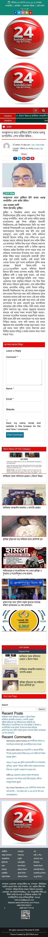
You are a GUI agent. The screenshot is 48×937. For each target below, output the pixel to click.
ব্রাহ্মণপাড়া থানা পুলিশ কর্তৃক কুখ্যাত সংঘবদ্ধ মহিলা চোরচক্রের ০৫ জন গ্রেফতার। (21, 604)
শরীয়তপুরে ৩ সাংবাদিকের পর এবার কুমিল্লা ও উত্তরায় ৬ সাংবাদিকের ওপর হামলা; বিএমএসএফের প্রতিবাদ (22, 573)
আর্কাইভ (17, 5)
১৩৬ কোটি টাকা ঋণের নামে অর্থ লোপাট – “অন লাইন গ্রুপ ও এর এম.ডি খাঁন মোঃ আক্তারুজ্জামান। (25, 791)
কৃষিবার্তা (5, 862)
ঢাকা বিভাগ (21, 866)
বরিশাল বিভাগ (22, 876)
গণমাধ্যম (21, 855)
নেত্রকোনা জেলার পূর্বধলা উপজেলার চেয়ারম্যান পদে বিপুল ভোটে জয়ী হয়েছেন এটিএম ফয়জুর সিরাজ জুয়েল (24, 778)
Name (10, 388)
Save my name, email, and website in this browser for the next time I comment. (23, 426)
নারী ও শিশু (37, 855)
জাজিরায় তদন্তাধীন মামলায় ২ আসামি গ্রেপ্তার (22, 507)
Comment (12, 357)
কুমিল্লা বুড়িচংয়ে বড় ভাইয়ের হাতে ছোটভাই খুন (23, 539)
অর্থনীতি (4, 851)
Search (5, 705)
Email (10, 399)
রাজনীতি (4, 873)
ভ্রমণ (3, 866)
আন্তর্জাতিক (5, 858)
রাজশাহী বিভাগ (39, 869)
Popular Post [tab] (24, 651)
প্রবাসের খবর (38, 858)
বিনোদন (36, 862)
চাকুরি (20, 858)
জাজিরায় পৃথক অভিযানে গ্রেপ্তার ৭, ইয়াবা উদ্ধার (23, 476)
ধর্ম (35, 851)
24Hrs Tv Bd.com (22, 145)
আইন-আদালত (7, 855)
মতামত (4, 869)
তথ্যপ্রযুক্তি (21, 862)
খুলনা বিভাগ (22, 873)
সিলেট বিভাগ (38, 866)
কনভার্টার (8, 5)
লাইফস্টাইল (6, 876)
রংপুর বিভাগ (38, 876)
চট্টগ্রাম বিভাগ (22, 869)
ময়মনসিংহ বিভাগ (40, 873)
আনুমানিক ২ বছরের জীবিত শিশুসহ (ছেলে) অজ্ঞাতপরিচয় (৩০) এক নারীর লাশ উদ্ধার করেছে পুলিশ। (25, 753)
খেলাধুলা (21, 851)
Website (10, 409)
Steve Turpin (11, 762)
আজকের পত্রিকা (28, 5)
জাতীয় (9, 127)
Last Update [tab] (24, 647)
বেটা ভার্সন (40, 5)
